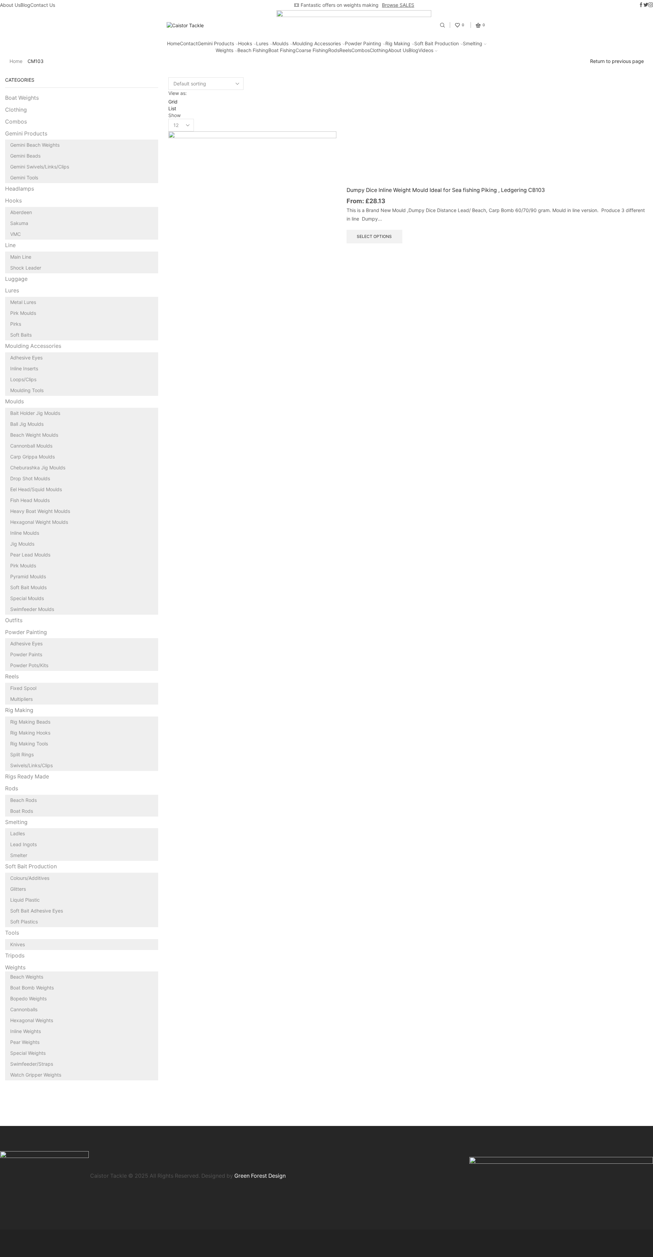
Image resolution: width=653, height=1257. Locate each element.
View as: (177, 93)
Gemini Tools (24, 177)
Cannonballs (23, 1009)
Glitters (18, 889)
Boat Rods (21, 811)
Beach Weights (26, 977)
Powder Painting (363, 43)
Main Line (20, 257)
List (172, 108)
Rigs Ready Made (27, 776)
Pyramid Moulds (28, 576)
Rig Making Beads (30, 722)
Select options (323, 269)
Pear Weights (24, 1042)
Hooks (245, 43)
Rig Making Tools (29, 743)
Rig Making (397, 43)
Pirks (15, 324)
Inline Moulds (24, 533)
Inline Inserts (24, 368)
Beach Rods (23, 800)
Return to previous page (617, 61)
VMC (15, 234)
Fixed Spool (23, 688)
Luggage (16, 279)
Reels (345, 50)
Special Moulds (27, 598)
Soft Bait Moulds (28, 587)
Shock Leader (25, 268)
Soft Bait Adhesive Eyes (36, 911)
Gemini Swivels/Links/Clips (39, 167)
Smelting (472, 43)
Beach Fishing (252, 50)
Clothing (379, 50)
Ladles (17, 833)
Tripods (14, 955)
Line (10, 245)
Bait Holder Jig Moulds (35, 413)
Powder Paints (26, 654)
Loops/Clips (23, 379)
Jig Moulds (22, 544)
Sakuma (19, 223)
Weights (224, 50)
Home (173, 43)
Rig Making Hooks (30, 733)
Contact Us (42, 5)
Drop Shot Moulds (30, 478)
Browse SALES (398, 5)
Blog (25, 5)
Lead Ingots (23, 844)
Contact (189, 43)
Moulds (280, 43)
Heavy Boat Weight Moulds (40, 511)
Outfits (13, 620)
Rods (333, 50)
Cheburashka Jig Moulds (37, 467)
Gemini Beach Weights (35, 145)
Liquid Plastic (25, 900)
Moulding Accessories (316, 43)
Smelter (18, 855)
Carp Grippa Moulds (32, 457)
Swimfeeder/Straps (31, 1064)
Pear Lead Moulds (30, 555)
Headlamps (19, 189)
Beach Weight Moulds (34, 435)
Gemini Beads (25, 156)
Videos (425, 50)
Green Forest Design (260, 1176)
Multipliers (21, 699)
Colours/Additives (29, 878)
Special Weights (28, 1053)
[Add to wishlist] (323, 285)
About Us (10, 5)
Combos (360, 50)
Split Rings (22, 754)
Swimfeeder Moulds (32, 609)
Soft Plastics (24, 921)
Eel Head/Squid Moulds (36, 489)
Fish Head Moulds (30, 500)
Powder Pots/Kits (29, 665)
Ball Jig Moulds (27, 424)
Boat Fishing (282, 50)
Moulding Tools (27, 390)
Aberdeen (21, 212)
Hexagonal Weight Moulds (39, 522)
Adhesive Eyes (26, 357)
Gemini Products (216, 43)
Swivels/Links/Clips (31, 765)
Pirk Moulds (23, 313)
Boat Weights (22, 98)
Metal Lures (23, 302)
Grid (173, 101)
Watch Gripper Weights (35, 1075)
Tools (12, 933)
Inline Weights (25, 1031)
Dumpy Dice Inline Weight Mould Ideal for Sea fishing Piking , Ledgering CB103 (446, 190)
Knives (17, 944)
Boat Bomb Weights (32, 987)
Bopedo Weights (28, 998)
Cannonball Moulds (31, 446)
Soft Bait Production (436, 43)
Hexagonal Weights (31, 1020)
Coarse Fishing (312, 50)
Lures (262, 43)
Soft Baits (21, 335)
